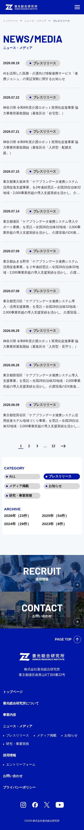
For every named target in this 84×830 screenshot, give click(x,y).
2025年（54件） (55, 516)
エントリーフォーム (20, 764)
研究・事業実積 (20, 495)
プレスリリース (60, 476)
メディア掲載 (19, 486)
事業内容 (9, 714)
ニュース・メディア (35, 20)
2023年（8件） (54, 524)
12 (53, 446)
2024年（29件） (17, 524)
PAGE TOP (63, 639)
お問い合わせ (13, 776)
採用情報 (9, 755)
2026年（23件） (17, 516)
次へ (63, 446)
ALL (12, 476)
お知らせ (55, 486)
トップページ (10, 20)
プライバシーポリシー (19, 787)
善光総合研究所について (21, 703)
